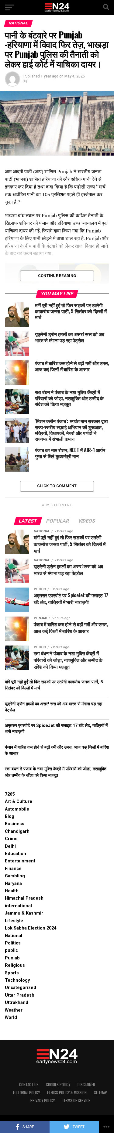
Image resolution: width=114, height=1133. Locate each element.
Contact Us (29, 1085)
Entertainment (20, 861)
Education (15, 853)
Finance (13, 868)
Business (14, 823)
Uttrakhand (16, 1002)
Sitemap (100, 1092)
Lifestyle (14, 920)
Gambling (15, 876)
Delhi (10, 846)
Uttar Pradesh (19, 995)
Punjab (12, 958)
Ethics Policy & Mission (67, 1092)
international (18, 905)
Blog (9, 816)
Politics (13, 943)
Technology (17, 980)
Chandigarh (17, 831)
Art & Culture (18, 801)
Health (12, 891)
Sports (12, 973)
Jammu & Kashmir (24, 913)
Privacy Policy (42, 1100)
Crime (11, 838)
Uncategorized (20, 987)
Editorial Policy (26, 1092)
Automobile (17, 809)
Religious (15, 965)
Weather (13, 1010)
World (11, 1017)
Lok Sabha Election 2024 (30, 928)
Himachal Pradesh (24, 898)
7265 (10, 794)
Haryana (13, 883)
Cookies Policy (58, 1085)
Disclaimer (86, 1085)
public (11, 950)
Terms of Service (76, 1100)
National (13, 935)
